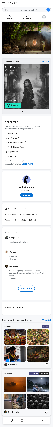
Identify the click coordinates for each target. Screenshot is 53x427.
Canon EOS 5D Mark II (17, 209)
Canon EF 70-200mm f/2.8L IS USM (22, 214)
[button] (48, 10)
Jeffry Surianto (26, 187)
